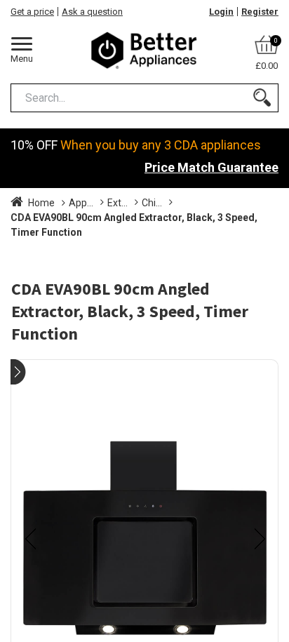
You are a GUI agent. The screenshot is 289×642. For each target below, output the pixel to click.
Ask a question (92, 11)
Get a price (32, 11)
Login (221, 11)
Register (259, 11)
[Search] (262, 98)
